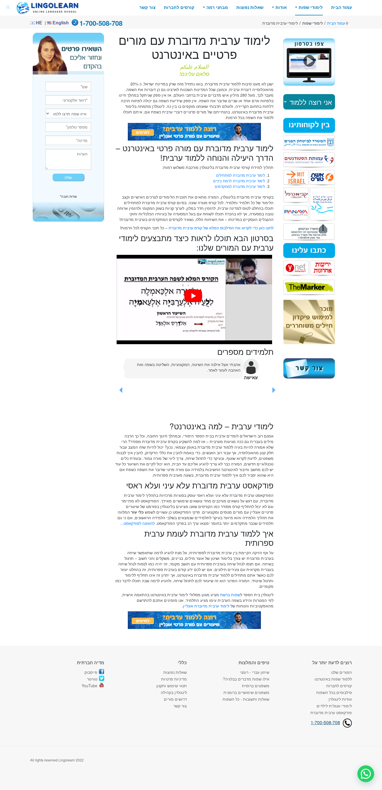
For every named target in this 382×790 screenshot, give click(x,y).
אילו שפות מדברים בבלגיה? (246, 679)
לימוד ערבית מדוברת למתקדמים (240, 187)
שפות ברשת (230, 594)
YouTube (89, 685)
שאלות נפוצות (249, 7)
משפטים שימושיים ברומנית (246, 692)
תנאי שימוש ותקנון (171, 685)
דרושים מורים (175, 699)
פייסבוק (90, 672)
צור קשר (147, 7)
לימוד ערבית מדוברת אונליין (206, 606)
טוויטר (92, 679)
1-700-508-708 (325, 722)
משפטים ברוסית (255, 685)
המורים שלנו (341, 672)
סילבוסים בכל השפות (334, 692)
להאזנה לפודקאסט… (137, 523)
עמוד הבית (341, 7)
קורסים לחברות (179, 7)
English (60, 22)
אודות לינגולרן (340, 699)
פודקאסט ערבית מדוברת (331, 712)
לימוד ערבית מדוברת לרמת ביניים (239, 181)
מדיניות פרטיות (174, 679)
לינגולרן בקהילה (174, 692)
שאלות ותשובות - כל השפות (246, 699)
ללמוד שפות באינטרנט (333, 679)
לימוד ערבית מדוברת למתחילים (240, 175)
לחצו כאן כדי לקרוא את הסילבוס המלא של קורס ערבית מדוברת (221, 227)
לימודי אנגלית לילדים (334, 706)
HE (38, 22)
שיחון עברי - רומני (254, 672)
